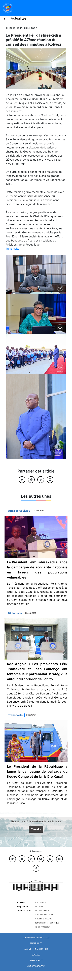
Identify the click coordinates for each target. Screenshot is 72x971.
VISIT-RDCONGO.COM (36, 966)
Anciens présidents (43, 919)
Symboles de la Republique (47, 923)
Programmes (22, 907)
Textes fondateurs (42, 927)
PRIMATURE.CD (36, 944)
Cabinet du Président (44, 915)
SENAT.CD (36, 955)
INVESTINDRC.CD (36, 961)
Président (39, 907)
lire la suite (12, 248)
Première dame (42, 911)
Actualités (21, 903)
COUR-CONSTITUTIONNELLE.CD (36, 938)
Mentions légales (24, 911)
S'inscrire (36, 829)
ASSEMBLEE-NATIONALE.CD (36, 949)
